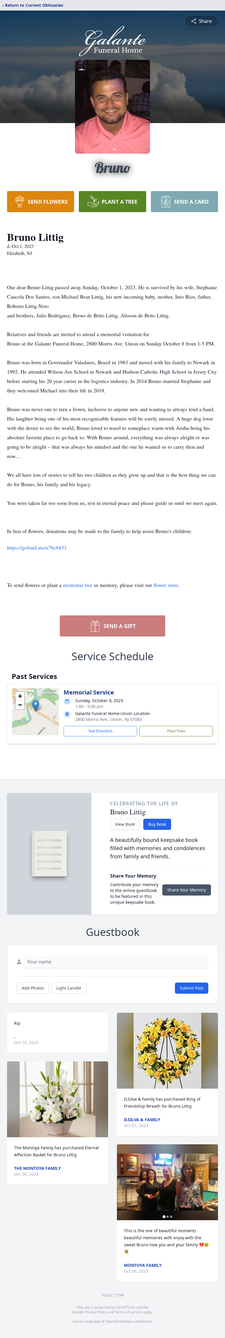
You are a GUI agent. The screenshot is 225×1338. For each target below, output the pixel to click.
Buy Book (157, 824)
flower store (166, 584)
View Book (125, 824)
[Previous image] (122, 1182)
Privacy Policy (96, 1312)
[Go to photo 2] (167, 1217)
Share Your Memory (186, 890)
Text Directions (100, 730)
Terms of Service (128, 1312)
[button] (35, 706)
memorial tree (78, 584)
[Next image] (212, 1182)
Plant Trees (176, 730)
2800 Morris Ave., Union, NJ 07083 (108, 719)
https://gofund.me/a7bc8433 (37, 547)
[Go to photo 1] (164, 1216)
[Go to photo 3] (171, 1217)
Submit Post (191, 988)
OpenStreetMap (119, 1321)
